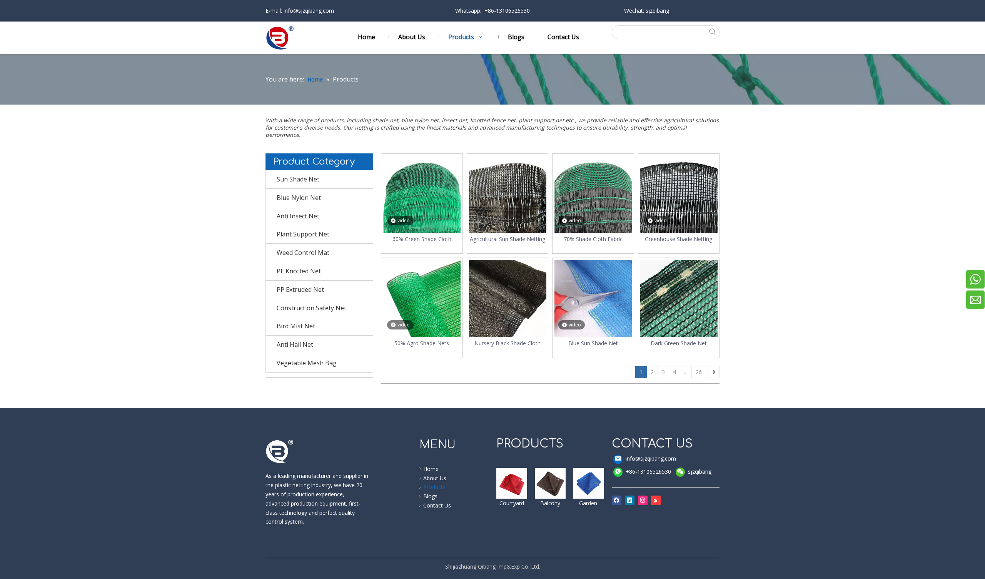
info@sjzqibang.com (308, 10)
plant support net (542, 120)
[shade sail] (511, 483)
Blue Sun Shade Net (593, 343)
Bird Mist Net (296, 326)
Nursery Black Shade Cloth (507, 343)
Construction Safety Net (311, 308)
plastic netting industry (302, 485)
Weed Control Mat (303, 252)
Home (431, 469)
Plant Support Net (303, 234)
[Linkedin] (629, 501)
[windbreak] (550, 483)
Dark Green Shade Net (679, 343)
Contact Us (437, 505)
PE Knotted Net (299, 271)
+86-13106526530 (648, 471)
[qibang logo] (279, 451)
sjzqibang (699, 471)
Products (434, 487)
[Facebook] (616, 501)
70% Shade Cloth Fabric (593, 239)
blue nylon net (420, 120)
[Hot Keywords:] (712, 32)
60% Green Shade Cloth (421, 239)
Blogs (430, 496)
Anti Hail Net (295, 344)
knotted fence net (493, 120)
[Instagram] (643, 501)
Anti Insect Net (298, 216)
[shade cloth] (588, 483)
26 (699, 372)
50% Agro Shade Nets (421, 343)
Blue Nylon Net (299, 197)
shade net (385, 120)
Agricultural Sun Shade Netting (507, 239)
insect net (454, 120)
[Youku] (656, 501)
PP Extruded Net (300, 289)
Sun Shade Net (298, 179)
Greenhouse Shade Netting (678, 239)
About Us (434, 478)
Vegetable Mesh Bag (307, 363)
